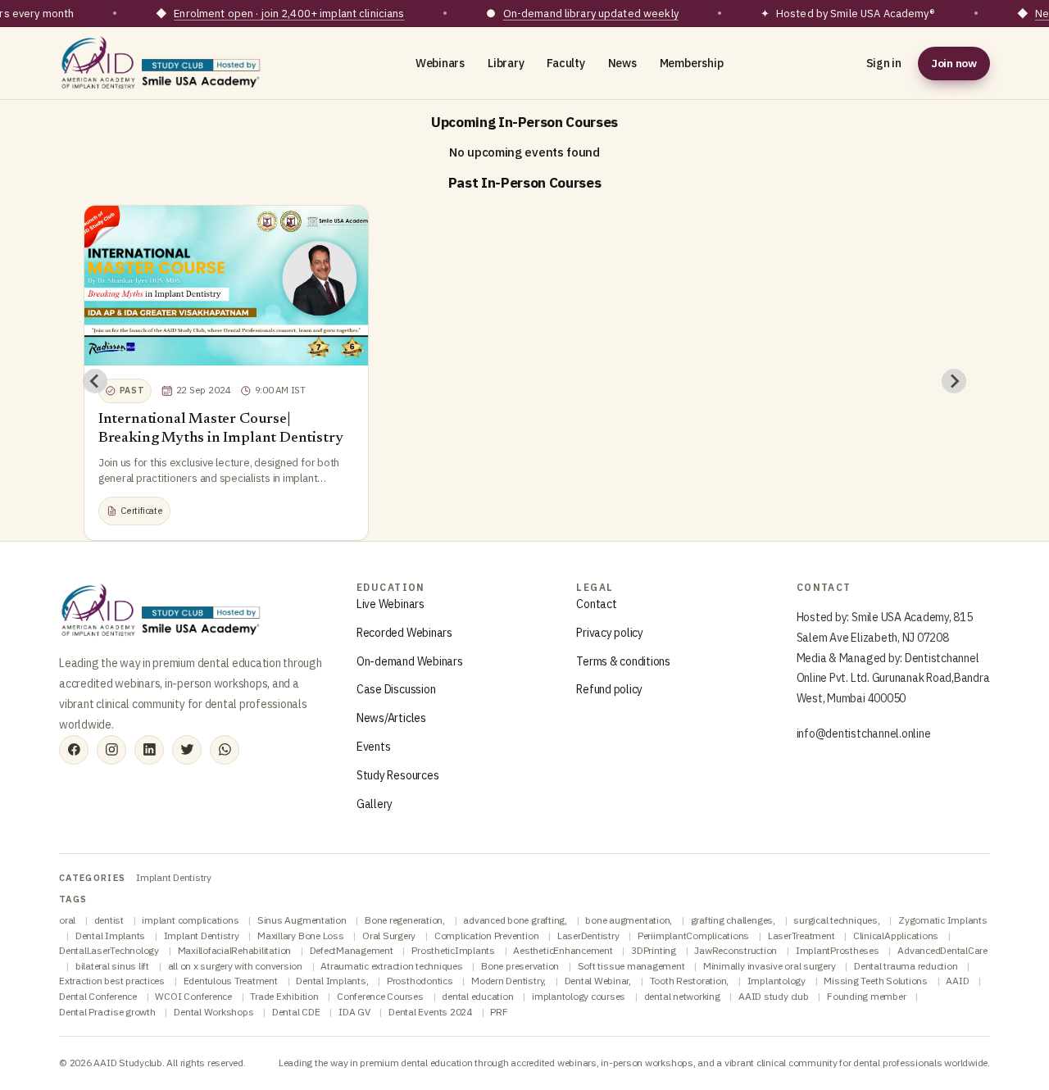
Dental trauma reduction (907, 966)
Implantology (777, 980)
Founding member (867, 996)
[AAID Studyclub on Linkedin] (149, 750)
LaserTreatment (802, 935)
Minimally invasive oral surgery (770, 966)
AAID (958, 980)
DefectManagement (353, 950)
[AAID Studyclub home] (161, 63)
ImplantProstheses (839, 950)
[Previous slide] (95, 381)
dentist (110, 920)
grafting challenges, (734, 920)
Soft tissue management (632, 966)
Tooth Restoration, (690, 980)
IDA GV (355, 1012)
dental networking (683, 996)
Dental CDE (297, 1012)
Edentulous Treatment (232, 980)
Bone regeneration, (406, 920)
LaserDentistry (589, 935)
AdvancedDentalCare (942, 950)
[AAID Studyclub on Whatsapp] (224, 750)
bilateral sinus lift (113, 966)
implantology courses (580, 996)
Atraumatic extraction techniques (392, 966)
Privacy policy (609, 632)
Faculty (565, 63)
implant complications (191, 920)
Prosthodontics (421, 980)
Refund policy (609, 689)
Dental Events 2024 (431, 1012)
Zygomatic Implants (943, 920)
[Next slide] (954, 381)
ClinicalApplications (897, 935)
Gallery (374, 804)
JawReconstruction (736, 950)
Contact (596, 604)
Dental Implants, (333, 980)
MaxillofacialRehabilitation (235, 950)
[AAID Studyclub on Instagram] (111, 750)
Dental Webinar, (599, 980)
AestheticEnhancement (564, 950)
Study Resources (397, 775)
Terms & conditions (623, 661)
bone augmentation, (629, 920)
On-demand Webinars (409, 661)
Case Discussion (395, 689)
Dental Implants (111, 935)
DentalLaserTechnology (110, 950)
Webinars (440, 63)
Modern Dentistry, (509, 980)
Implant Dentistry (173, 877)
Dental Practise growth (108, 1012)
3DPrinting (654, 950)
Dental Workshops (215, 1012)
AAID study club (774, 996)
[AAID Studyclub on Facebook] (74, 750)
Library (506, 63)
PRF (498, 1012)
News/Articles (391, 718)
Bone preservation (521, 966)
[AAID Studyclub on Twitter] (187, 750)
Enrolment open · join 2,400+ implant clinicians (289, 13)
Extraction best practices (113, 980)
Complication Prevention (487, 935)
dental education (478, 996)
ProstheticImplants (454, 950)
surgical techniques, (837, 920)
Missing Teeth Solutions (876, 980)
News (622, 63)
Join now (954, 63)
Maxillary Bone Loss (301, 935)
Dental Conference (99, 996)
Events (373, 746)
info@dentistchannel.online (864, 733)
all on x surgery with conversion (236, 966)
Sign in (883, 63)
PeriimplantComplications (695, 935)
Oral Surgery (390, 935)
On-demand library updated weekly (591, 13)
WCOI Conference (194, 996)
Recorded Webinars (404, 632)
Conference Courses (381, 996)
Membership (692, 63)
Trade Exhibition (285, 996)
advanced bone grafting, (516, 920)
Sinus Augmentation (302, 920)
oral (68, 920)
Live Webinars (390, 604)
